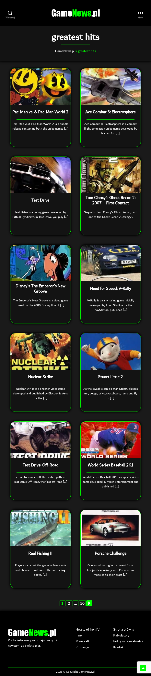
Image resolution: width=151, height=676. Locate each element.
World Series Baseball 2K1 (111, 465)
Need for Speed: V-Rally (110, 288)
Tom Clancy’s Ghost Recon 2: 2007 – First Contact (110, 200)
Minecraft (82, 641)
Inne (79, 635)
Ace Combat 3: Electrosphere (110, 112)
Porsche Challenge (110, 553)
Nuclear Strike (40, 377)
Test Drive (40, 200)
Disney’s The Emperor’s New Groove (40, 288)
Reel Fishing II (40, 553)
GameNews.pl (65, 51)
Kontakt (119, 647)
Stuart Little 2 (110, 377)
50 (82, 603)
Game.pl (75, 12)
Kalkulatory (121, 635)
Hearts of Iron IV (87, 629)
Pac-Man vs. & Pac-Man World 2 (40, 112)
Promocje (82, 647)
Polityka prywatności (128, 641)
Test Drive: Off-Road (40, 465)
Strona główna (123, 629)
